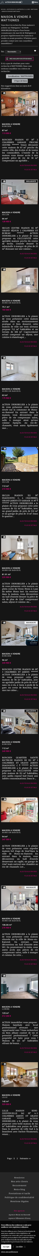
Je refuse (19, 1247)
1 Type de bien (20, 81)
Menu (36, 2)
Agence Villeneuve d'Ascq (19, 1218)
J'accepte (6, 1247)
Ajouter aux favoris (28, 165)
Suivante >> (25, 1158)
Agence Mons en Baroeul (19, 1215)
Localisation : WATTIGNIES (20, 76)
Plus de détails (30, 169)
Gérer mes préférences (9, 1252)
